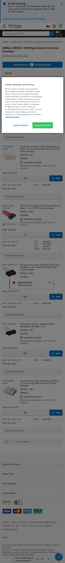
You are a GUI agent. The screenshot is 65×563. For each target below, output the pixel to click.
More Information (13, 117)
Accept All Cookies (42, 125)
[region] (32, 105)
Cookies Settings (20, 125)
